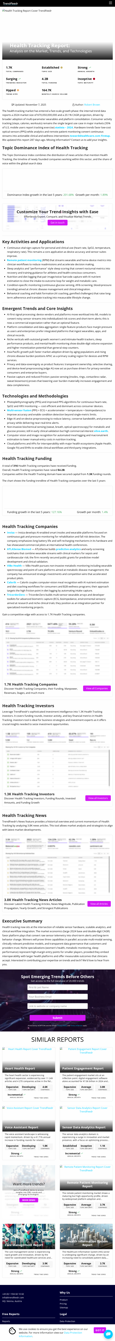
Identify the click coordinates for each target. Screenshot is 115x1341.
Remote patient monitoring (24, 260)
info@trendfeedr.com (13, 1297)
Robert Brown (92, 104)
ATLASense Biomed (19, 549)
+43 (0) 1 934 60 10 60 (13, 1294)
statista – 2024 (64, 127)
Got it (100, 1330)
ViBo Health (14, 565)
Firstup (105, 135)
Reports (6, 1321)
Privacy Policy (62, 1025)
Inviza (11, 532)
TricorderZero (16, 594)
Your (57, 997)
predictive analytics (68, 549)
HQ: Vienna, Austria (12, 1301)
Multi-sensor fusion (19, 410)
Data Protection (67, 1321)
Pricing (63, 1303)
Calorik (11, 582)
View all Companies (97, 688)
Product (64, 1299)
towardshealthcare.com (85, 135)
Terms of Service (76, 1025)
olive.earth (101, 431)
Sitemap (64, 1307)
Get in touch (58, 222)
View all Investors (98, 798)
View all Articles (99, 903)
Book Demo (28, 1200)
